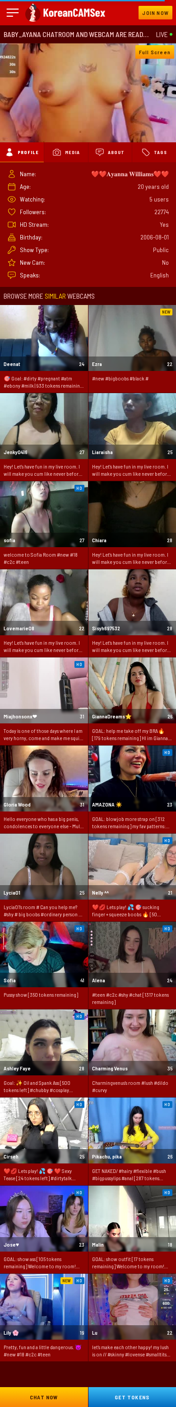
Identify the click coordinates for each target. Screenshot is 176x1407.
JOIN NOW (155, 12)
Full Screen (155, 52)
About (116, 152)
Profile (28, 152)
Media (72, 152)
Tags (160, 152)
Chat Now (44, 1397)
